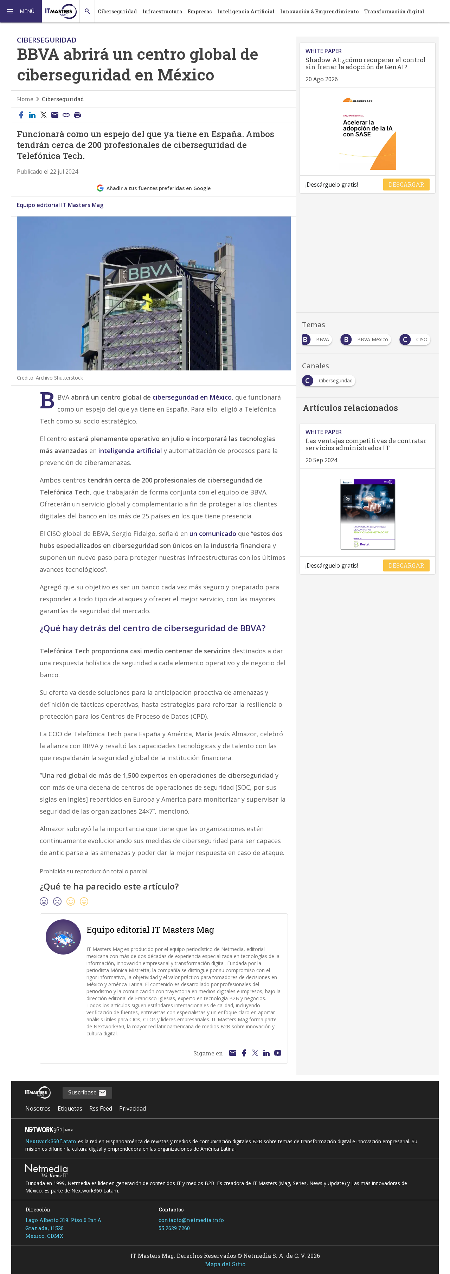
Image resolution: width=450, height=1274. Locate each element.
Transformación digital (394, 11)
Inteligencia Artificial (246, 11)
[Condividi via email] (55, 115)
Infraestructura (162, 11)
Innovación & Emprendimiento (319, 11)
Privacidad (132, 1108)
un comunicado (212, 533)
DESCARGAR (406, 184)
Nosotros (38, 1108)
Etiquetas (70, 1108)
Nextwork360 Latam (51, 1141)
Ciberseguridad (117, 11)
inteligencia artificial (131, 450)
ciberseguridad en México (192, 397)
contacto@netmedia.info (191, 1219)
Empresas (200, 11)
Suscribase (83, 1092)
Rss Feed (100, 1108)
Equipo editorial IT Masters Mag (60, 205)
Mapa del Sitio (225, 1264)
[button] (21, 11)
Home (25, 99)
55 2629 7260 (174, 1227)
